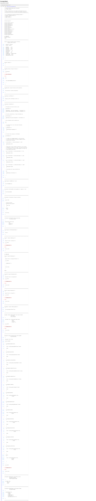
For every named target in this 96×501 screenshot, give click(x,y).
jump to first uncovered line (11, 6)
